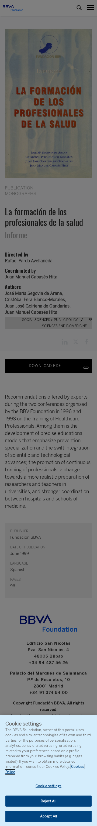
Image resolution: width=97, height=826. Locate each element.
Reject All (48, 801)
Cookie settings (48, 786)
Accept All (48, 816)
